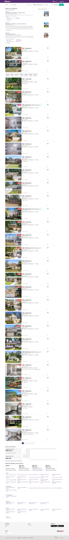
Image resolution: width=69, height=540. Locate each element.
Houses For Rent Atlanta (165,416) (11, 474)
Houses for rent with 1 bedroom (11, 470)
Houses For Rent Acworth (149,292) (34, 477)
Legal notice (19, 537)
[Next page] (33, 443)
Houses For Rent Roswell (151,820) (34, 474)
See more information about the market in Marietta (13, 460)
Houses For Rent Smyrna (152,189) (22, 474)
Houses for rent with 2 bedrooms (24, 470)
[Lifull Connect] (59, 538)
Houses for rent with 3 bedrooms (37, 470)
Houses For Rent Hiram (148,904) (57, 477)
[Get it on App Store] (61, 526)
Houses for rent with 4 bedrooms (51, 470)
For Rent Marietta (8, 517)
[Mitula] (7, 1)
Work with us (7, 525)
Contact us (30, 525)
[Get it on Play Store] (54, 526)
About (6, 526)
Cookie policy (25, 537)
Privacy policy (31, 537)
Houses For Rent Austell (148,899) (11, 479)
